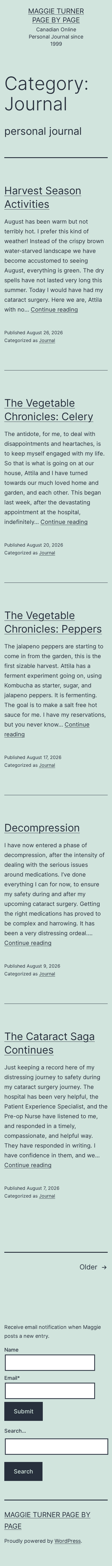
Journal (47, 340)
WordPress (68, 1541)
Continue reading (54, 309)
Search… (15, 1431)
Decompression (42, 827)
